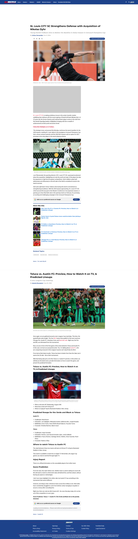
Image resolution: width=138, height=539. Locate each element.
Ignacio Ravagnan (37, 283)
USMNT (38, 2)
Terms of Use (70, 528)
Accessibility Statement (39, 531)
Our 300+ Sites (85, 526)
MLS (55, 338)
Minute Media (25, 535)
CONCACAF (36, 254)
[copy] (42, 39)
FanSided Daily (100, 526)
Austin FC (73, 348)
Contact (68, 526)
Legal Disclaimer (100, 528)
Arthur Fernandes (37, 35)
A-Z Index (55, 531)
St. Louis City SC (42, 261)
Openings (55, 526)
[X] (129, 2)
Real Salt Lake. (63, 340)
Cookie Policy (85, 528)
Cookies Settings (71, 531)
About (55, 2)
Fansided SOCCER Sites (64, 2)
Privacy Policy (56, 528)
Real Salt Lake (43, 254)
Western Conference (53, 254)
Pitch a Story (36, 528)
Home (34, 261)
